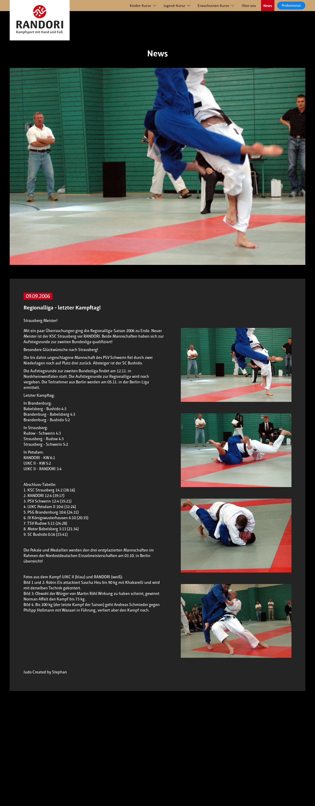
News (267, 5)
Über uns (249, 5)
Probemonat (291, 5)
